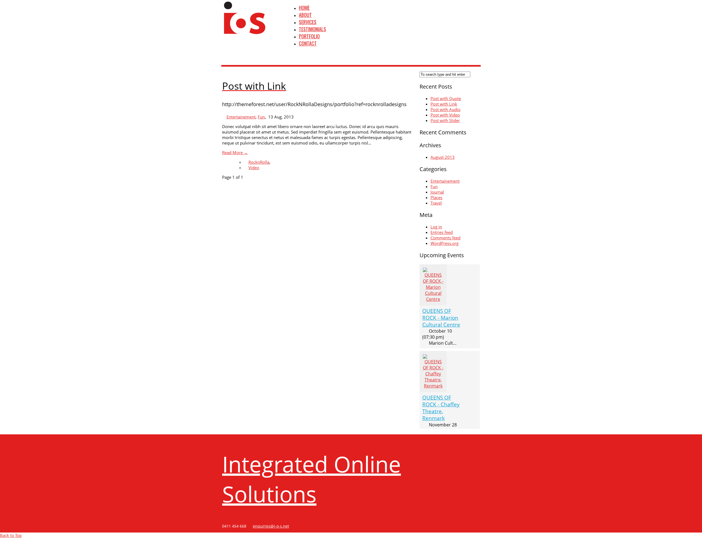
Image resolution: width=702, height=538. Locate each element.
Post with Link (444, 104)
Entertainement (241, 117)
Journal (437, 192)
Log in (436, 227)
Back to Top (11, 535)
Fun (261, 117)
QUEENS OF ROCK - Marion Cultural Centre (441, 317)
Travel (436, 203)
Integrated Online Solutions (311, 479)
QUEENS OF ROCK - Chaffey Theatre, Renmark (441, 408)
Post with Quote (446, 98)
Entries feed (442, 232)
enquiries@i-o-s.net (271, 526)
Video (253, 167)
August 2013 (443, 157)
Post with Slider (445, 120)
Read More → (235, 152)
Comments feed (445, 237)
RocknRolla (258, 162)
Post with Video (445, 115)
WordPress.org (444, 243)
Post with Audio (445, 109)
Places (436, 197)
